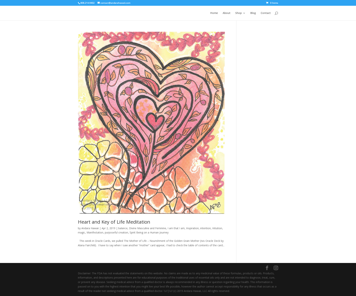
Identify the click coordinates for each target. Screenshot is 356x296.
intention (205, 228)
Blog (253, 13)
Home (214, 13)
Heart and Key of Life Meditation (114, 221)
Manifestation (95, 232)
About (226, 13)
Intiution (217, 228)
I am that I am (176, 228)
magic (81, 232)
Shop (238, 13)
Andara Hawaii (90, 228)
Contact (266, 13)
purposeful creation (116, 232)
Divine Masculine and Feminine (147, 228)
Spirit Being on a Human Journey (149, 232)
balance (123, 228)
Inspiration (192, 228)
